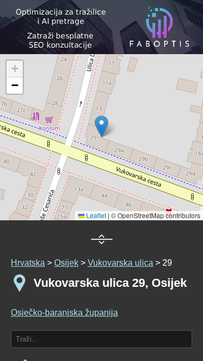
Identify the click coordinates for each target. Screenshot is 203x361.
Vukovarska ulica (120, 262)
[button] (14, 69)
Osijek (66, 262)
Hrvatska (28, 262)
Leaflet (95, 215)
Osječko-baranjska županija (64, 312)
